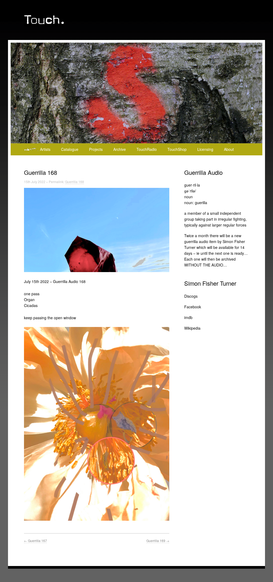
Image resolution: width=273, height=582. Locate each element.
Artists (45, 149)
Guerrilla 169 (157, 540)
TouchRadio (146, 149)
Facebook (192, 306)
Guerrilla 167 (35, 540)
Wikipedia (192, 328)
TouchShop (177, 149)
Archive (119, 149)
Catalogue (69, 149)
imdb (188, 317)
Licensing (205, 149)
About (229, 149)
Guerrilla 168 (74, 181)
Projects (96, 149)
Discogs (191, 296)
